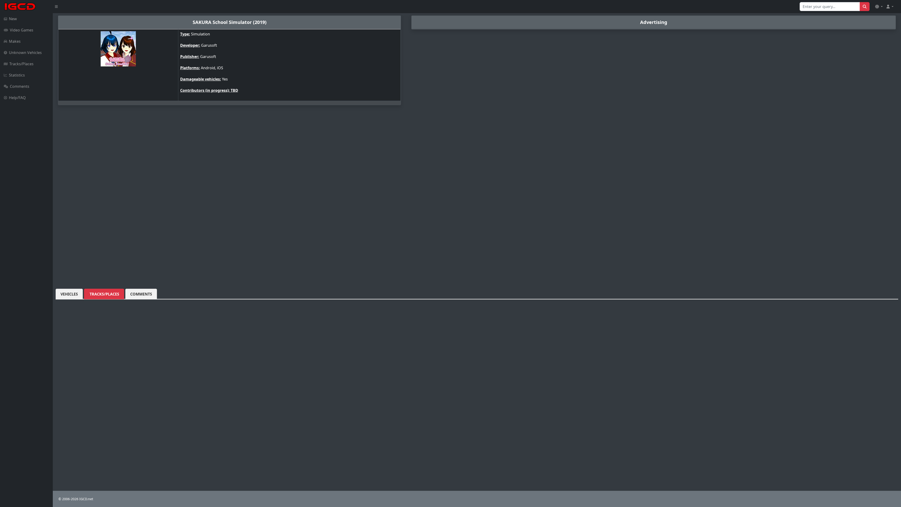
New (13, 18)
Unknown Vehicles (25, 52)
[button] (879, 6)
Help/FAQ (17, 97)
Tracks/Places (21, 63)
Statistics (17, 75)
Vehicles (69, 294)
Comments (19, 86)
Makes (15, 41)
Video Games (21, 30)
